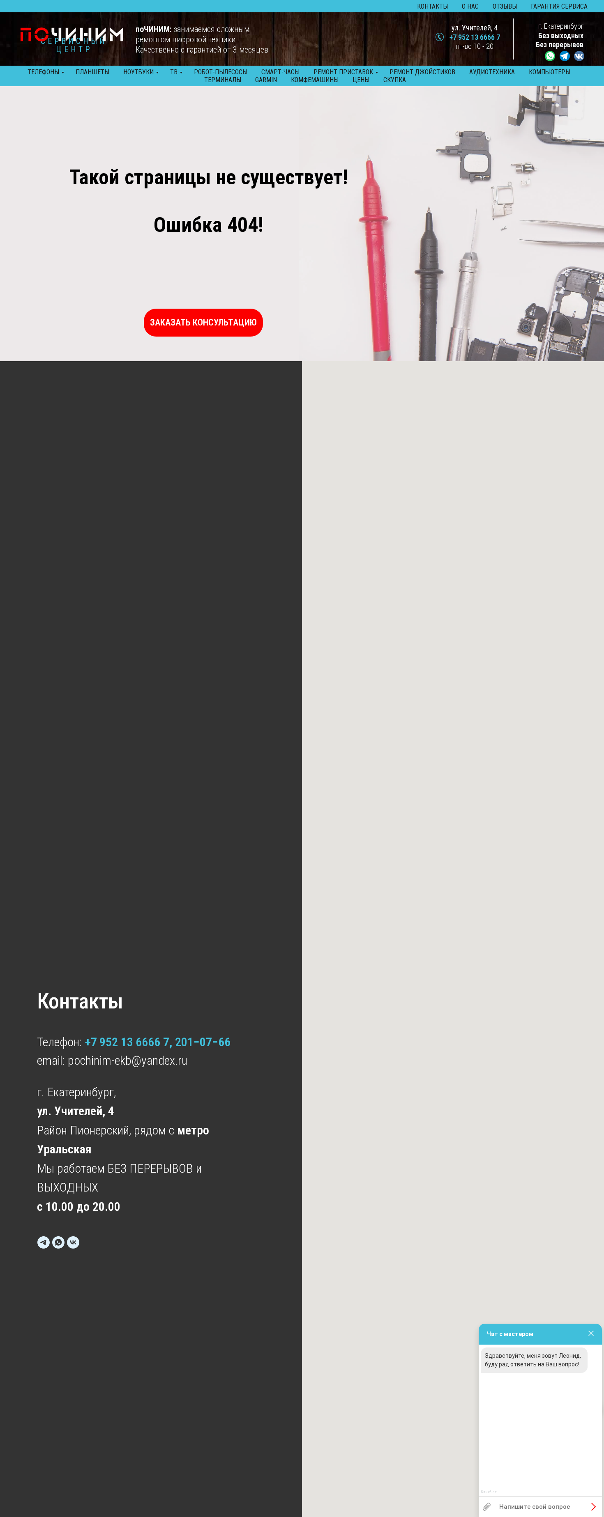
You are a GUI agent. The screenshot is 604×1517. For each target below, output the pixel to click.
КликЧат (489, 1492)
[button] (203, 323)
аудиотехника (492, 72)
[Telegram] (43, 1242)
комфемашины (315, 80)
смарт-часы (280, 72)
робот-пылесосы (220, 72)
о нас (470, 6)
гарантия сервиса (559, 6)
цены (361, 80)
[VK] (73, 1242)
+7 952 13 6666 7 (475, 37)
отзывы (505, 6)
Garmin (266, 80)
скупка (394, 80)
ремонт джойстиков (422, 72)
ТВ (174, 72)
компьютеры (549, 72)
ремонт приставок (343, 72)
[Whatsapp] (58, 1242)
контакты (432, 6)
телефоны (43, 72)
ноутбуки (138, 72)
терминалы (222, 80)
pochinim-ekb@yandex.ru (127, 1060)
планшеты (92, 72)
